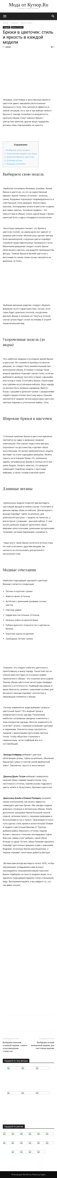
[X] (12, 53)
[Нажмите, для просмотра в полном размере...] (28, 283)
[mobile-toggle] (4, 16)
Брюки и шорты (26, 23)
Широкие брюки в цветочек (19, 157)
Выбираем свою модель (17, 150)
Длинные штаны (13, 160)
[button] (53, 16)
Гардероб (14, 23)
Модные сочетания (15, 164)
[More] (31, 53)
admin (8, 47)
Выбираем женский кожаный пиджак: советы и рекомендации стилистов (15, 1047)
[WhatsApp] (24, 53)
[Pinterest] (18, 53)
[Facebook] (5, 53)
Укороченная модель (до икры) (20, 153)
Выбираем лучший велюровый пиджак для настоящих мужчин (42, 1045)
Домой (5, 23)
